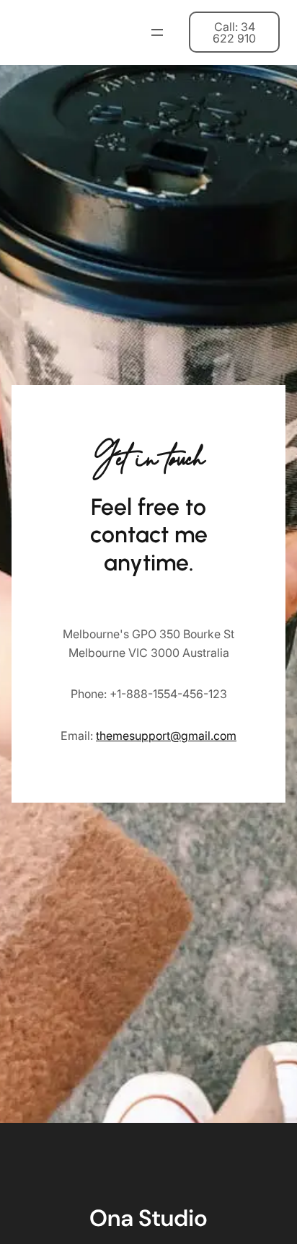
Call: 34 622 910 (234, 32)
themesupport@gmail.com (166, 735)
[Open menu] (157, 32)
